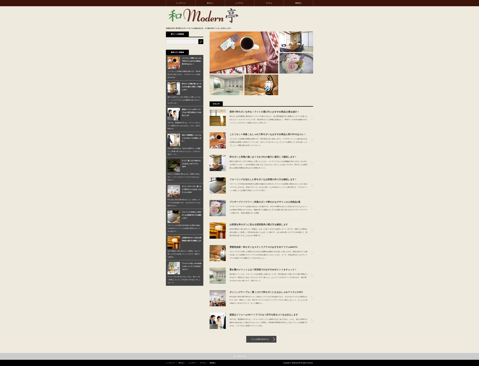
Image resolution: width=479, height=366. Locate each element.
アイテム (269, 3)
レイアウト (240, 3)
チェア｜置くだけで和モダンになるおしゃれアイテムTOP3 (191, 164)
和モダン (210, 3)
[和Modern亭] (203, 15)
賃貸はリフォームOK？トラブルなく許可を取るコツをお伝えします (264, 314)
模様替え (298, 3)
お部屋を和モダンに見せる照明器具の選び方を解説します (259, 224)
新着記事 (216, 104)
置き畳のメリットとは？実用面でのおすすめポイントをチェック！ (263, 269)
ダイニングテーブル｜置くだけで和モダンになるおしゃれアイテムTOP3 (266, 292)
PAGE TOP (241, 356)
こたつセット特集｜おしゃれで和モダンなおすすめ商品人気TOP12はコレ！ (268, 134)
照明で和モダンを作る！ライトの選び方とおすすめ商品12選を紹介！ (264, 111)
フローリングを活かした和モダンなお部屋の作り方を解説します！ (263, 179)
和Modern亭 (296, 363)
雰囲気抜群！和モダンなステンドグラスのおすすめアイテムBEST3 (263, 247)
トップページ (181, 3)
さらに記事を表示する (260, 339)
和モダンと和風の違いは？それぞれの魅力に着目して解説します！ (263, 157)
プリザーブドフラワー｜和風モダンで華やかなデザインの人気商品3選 (265, 202)
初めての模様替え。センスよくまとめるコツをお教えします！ (191, 138)
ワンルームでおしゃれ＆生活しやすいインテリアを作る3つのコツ (191, 266)
